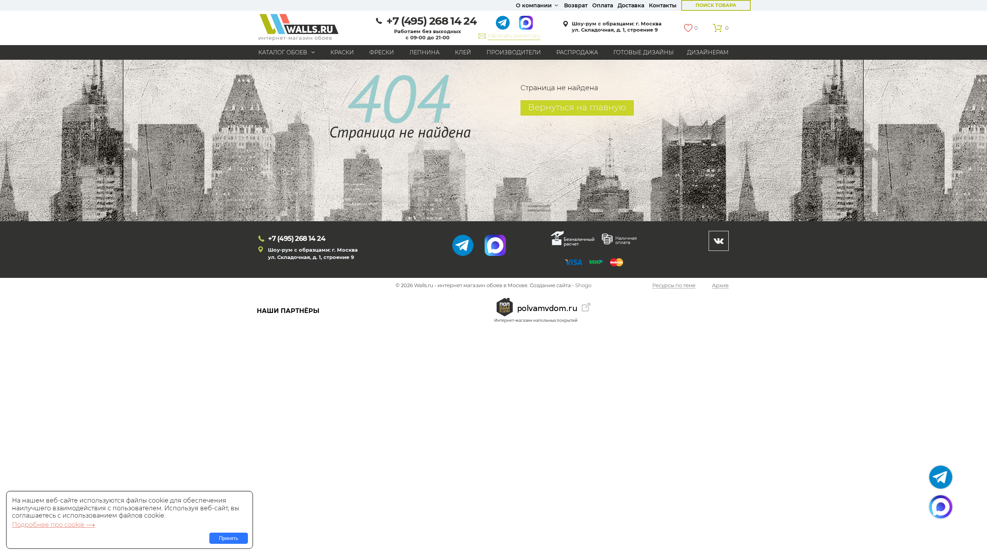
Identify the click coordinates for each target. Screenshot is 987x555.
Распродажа (577, 52)
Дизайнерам (708, 52)
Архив (720, 285)
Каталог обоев (282, 52)
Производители (514, 52)
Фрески (381, 52)
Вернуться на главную (577, 107)
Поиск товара (716, 5)
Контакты (663, 5)
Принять (228, 538)
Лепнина (424, 52)
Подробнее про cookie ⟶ (53, 524)
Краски (342, 52)
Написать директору (514, 35)
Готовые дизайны (643, 52)
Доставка (631, 5)
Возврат (576, 5)
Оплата (602, 5)
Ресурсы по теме (674, 285)
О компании (534, 5)
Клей (463, 52)
